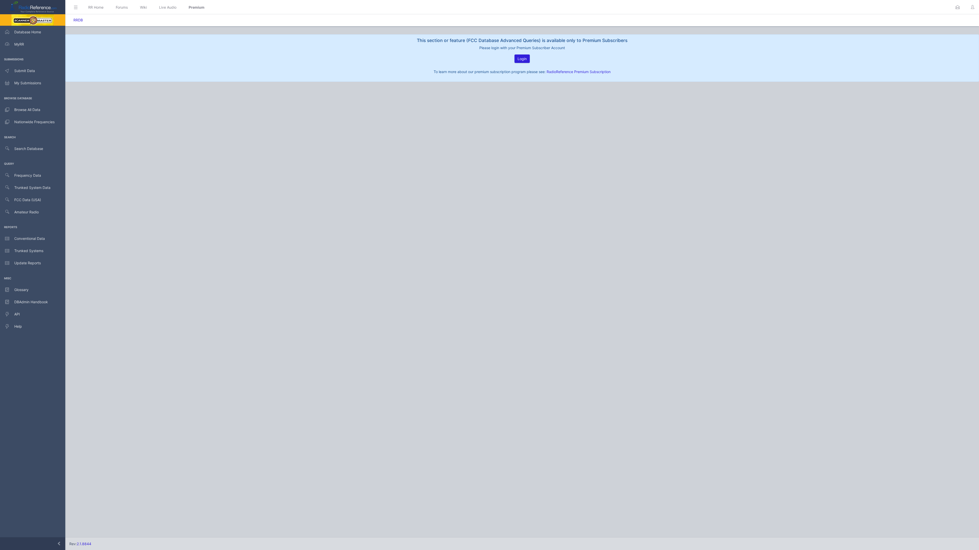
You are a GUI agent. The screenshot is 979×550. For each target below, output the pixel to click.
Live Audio (167, 7)
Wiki (143, 7)
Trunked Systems (28, 251)
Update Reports (27, 263)
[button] (958, 7)
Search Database (28, 148)
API (17, 314)
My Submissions (27, 83)
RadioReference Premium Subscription (579, 72)
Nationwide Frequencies (34, 122)
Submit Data (24, 70)
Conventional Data (29, 238)
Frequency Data (27, 175)
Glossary (21, 289)
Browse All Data (27, 109)
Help (18, 326)
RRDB (78, 20)
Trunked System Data (32, 187)
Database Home (27, 32)
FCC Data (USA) (27, 200)
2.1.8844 (84, 544)
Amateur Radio (26, 212)
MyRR (19, 44)
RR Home (96, 7)
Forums (122, 7)
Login (522, 59)
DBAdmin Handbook (31, 302)
